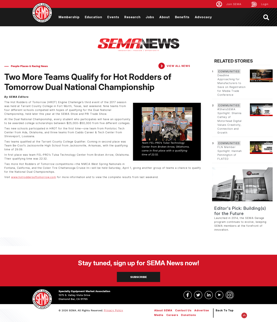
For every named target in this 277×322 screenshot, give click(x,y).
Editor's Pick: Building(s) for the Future (240, 211)
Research (132, 17)
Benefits (182, 17)
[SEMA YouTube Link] (219, 295)
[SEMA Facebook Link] (188, 295)
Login (264, 4)
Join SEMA (234, 4)
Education (93, 17)
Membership (69, 17)
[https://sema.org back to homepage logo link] (268, 17)
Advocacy (203, 17)
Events (113, 17)
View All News (178, 65)
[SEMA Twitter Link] (198, 295)
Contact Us (183, 310)
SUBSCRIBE (138, 277)
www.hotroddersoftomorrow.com (33, 177)
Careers (172, 315)
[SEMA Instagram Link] (230, 295)
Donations (188, 315)
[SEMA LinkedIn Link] (209, 295)
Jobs (150, 17)
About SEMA (163, 310)
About (164, 17)
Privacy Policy (113, 310)
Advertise (201, 310)
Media (158, 315)
